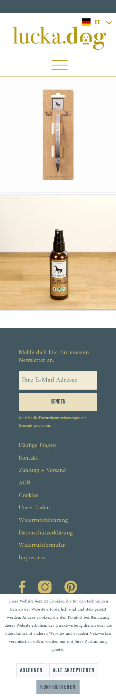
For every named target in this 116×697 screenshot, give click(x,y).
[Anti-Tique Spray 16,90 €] (58, 252)
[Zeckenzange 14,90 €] (58, 135)
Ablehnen (31, 670)
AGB (24, 483)
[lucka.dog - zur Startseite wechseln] (60, 38)
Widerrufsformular (42, 545)
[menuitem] (59, 66)
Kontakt (28, 458)
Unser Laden (34, 508)
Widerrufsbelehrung (43, 520)
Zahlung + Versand (42, 470)
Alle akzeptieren (74, 670)
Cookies (28, 495)
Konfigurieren (57, 687)
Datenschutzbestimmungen (59, 418)
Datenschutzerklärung (46, 533)
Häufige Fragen (37, 445)
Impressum (32, 558)
